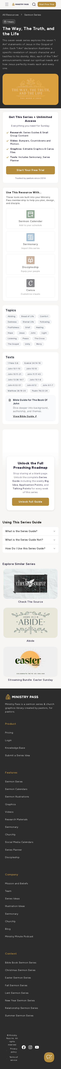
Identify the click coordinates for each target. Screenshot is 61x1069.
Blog (8, 929)
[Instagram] (30, 1047)
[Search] (34, 4)
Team (8, 891)
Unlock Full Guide (30, 501)
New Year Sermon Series (20, 1000)
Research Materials (16, 819)
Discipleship (12, 857)
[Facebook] (24, 1047)
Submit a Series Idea (17, 755)
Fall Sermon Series (16, 985)
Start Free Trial (46, 4)
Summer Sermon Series (19, 1015)
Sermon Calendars (16, 789)
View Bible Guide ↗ (25, 416)
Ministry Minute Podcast (19, 936)
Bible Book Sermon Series (20, 962)
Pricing (9, 732)
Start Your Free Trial (30, 170)
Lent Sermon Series (17, 993)
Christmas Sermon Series (20, 970)
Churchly (10, 834)
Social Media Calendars (19, 842)
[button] (7, 4)
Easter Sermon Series (18, 977)
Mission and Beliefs (16, 883)
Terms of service (14, 1058)
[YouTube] (37, 1047)
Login (8, 740)
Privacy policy (13, 1050)
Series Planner (13, 849)
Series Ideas (12, 898)
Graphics (10, 804)
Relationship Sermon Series (21, 1008)
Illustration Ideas (15, 906)
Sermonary (11, 827)
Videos (9, 812)
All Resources (11, 14)
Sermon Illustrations (17, 796)
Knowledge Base (15, 747)
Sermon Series (32, 14)
